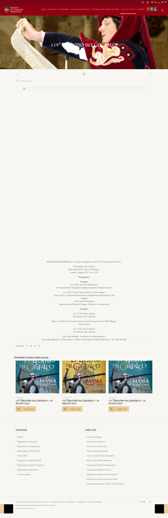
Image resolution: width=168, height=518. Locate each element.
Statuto (20, 437)
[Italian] (152, 3)
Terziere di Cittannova (96, 441)
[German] (159, 3)
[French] (162, 3)
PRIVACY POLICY (20, 508)
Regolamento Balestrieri (27, 441)
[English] (155, 3)
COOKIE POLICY (30, 508)
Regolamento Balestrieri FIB (29, 460)
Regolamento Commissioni (28, 446)
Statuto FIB (22, 456)
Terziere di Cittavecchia (97, 446)
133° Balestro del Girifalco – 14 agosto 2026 (34, 402)
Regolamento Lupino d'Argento (30, 465)
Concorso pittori (24, 474)
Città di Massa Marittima (97, 451)
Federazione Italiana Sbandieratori (101, 465)
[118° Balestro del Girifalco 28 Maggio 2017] (6, 508)
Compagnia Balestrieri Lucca (99, 470)
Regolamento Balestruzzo (27, 470)
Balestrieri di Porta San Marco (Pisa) (102, 479)
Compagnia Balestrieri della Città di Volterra (105, 484)
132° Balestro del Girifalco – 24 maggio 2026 (80, 402)
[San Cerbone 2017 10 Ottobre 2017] (161, 508)
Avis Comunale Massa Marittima (100, 456)
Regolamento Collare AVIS (28, 451)
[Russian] (165, 3)
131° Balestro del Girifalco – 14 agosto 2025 (127, 402)
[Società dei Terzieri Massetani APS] (13, 9)
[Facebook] (141, 502)
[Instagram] (144, 502)
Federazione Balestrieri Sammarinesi (102, 474)
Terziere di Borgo (94, 437)
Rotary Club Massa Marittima (99, 460)
